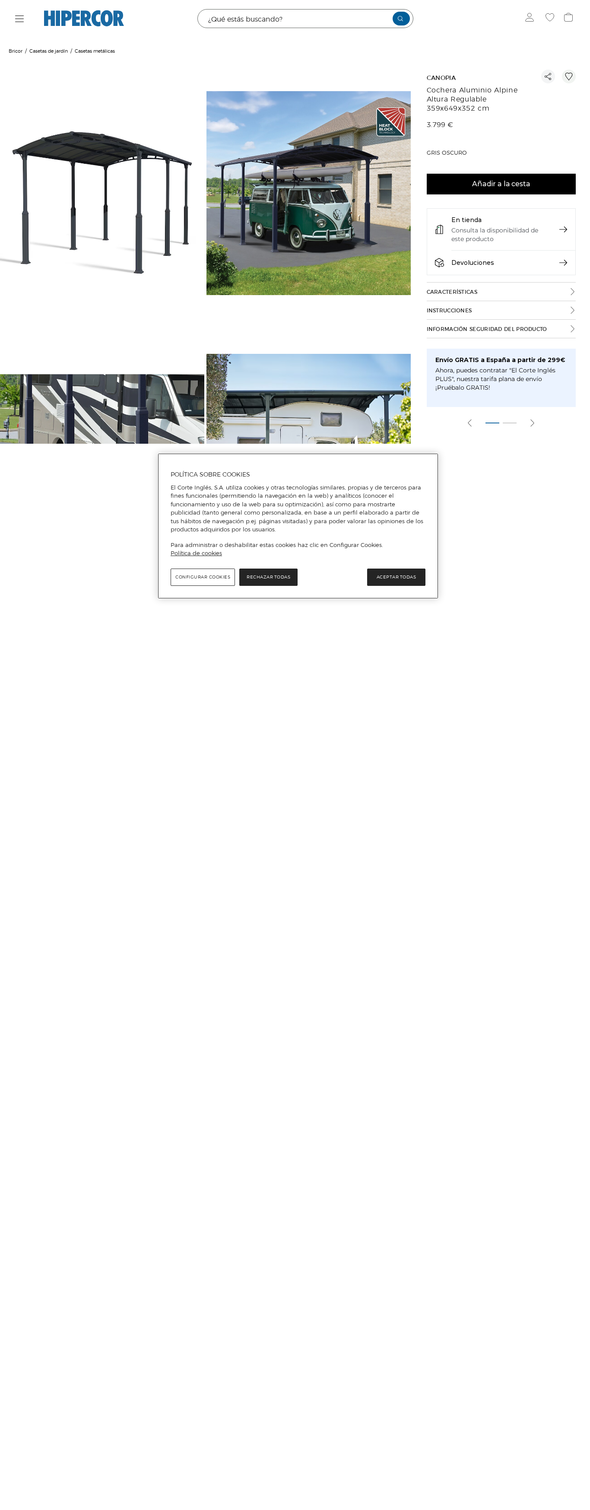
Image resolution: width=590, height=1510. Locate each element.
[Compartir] (548, 76)
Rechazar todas (268, 576)
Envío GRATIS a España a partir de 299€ (500, 360)
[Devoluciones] (563, 262)
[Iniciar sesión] (531, 18)
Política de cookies (196, 553)
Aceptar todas (396, 576)
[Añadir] (569, 76)
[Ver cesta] (569, 18)
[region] (298, 526)
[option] (103, 194)
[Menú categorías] (19, 18)
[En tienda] (563, 229)
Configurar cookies (202, 576)
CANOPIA (441, 78)
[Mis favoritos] (551, 18)
